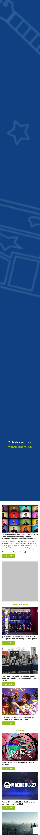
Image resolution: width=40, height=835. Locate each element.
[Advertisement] (20, 581)
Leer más (8, 556)
